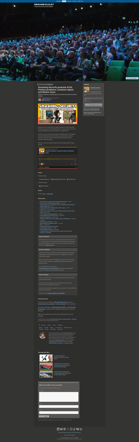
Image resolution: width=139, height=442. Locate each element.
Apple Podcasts (56, 307)
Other (98, 110)
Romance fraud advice (45, 217)
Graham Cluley (38, 1)
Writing (64, 1)
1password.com (49, 245)
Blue (41, 224)
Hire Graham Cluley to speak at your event (66, 432)
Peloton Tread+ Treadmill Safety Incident (50, 203)
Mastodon (74, 319)
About (79, 1)
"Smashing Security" (53, 341)
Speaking (59, 1)
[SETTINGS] (101, 105)
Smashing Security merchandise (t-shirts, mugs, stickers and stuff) (56, 231)
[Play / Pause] (42, 164)
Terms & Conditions (71, 435)
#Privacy (52, 327)
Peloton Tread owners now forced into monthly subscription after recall (57, 211)
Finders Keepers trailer (45, 228)
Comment (41, 390)
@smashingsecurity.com (62, 302)
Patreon (85, 113)
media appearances (59, 340)
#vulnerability (53, 329)
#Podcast (46, 327)
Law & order (43, 325)
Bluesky (68, 319)
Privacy (54, 325)
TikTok (70, 341)
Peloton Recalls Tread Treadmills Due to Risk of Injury (52, 207)
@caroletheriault (44, 186)
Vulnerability (60, 325)
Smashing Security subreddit (46, 304)
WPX (77, 437)
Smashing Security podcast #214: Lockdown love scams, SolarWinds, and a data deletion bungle (62, 365)
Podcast (69, 1)
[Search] (81, 1)
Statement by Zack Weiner (46, 221)
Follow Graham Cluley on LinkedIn (58, 319)
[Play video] (69, 42)
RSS (95, 110)
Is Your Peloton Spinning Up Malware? (49, 214)
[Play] (86, 105)
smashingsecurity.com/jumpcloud (48, 268)
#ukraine (46, 329)
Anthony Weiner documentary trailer (48, 223)
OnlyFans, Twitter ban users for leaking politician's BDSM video (55, 218)
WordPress (67, 437)
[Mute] (71, 164)
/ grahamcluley (46, 100)
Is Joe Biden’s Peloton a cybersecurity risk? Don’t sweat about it (61, 357)
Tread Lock (43, 209)
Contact (74, 1)
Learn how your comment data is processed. (62, 419)
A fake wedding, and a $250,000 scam (49, 215)
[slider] (91, 104)
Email (40, 410)
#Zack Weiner (60, 329)
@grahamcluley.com (47, 99)
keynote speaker (68, 333)
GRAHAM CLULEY (44, 4)
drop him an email (69, 343)
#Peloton (41, 327)
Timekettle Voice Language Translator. (49, 226)
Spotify (64, 307)
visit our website (61, 304)
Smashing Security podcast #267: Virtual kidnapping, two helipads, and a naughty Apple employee (62, 373)
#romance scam (58, 327)
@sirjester (50, 194)
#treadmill (41, 329)
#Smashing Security (68, 327)
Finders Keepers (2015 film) (46, 229)
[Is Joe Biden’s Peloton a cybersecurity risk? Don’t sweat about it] (46, 358)
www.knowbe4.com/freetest (56, 293)
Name (40, 404)
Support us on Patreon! (45, 232)
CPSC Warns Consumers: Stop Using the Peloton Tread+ (53, 201)
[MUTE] (98, 105)
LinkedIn (51, 343)
